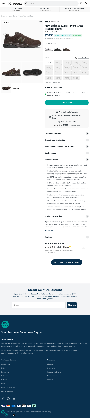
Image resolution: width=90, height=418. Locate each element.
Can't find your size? (52, 82)
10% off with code (61, 35)
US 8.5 (75, 62)
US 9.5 (49, 68)
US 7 (49, 62)
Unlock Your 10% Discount (74, 9)
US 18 (58, 78)
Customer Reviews (54, 376)
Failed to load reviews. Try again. (67, 262)
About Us (50, 364)
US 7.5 (57, 62)
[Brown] (67, 50)
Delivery (4, 376)
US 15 (76, 73)
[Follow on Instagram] (8, 398)
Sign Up (72, 305)
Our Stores (51, 368)
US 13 (58, 73)
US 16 (84, 73)
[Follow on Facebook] (2, 398)
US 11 (76, 68)
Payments (5, 372)
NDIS (3, 384)
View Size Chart (83, 58)
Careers (50, 380)
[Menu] (3, 3)
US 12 (49, 73)
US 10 (58, 68)
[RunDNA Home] (15, 3)
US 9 (84, 62)
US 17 (49, 78)
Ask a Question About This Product (59, 147)
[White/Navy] (49, 50)
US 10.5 (67, 68)
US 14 (67, 73)
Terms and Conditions (33, 412)
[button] (6, 411)
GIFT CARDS (45, 9)
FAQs (3, 368)
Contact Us (5, 364)
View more (49, 230)
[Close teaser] (14, 415)
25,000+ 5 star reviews (71, 125)
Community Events (54, 372)
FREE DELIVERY (16, 9)
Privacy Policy (46, 412)
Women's (55, 21)
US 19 (67, 78)
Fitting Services (7, 391)
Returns (4, 380)
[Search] (26, 3)
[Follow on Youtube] (14, 398)
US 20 (75, 78)
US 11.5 (84, 68)
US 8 (67, 62)
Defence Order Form (9, 387)
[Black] (58, 50)
